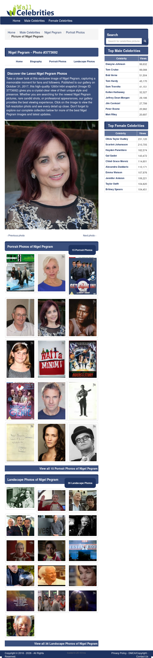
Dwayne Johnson (115, 64)
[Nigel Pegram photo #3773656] (83, 401)
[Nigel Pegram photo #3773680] (83, 601)
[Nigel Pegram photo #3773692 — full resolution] (51, 175)
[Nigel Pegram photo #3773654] (20, 550)
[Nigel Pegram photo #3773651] (83, 500)
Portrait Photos (57, 61)
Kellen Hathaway (115, 92)
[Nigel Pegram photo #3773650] (51, 500)
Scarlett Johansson (117, 144)
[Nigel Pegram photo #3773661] (51, 273)
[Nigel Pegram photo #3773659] (83, 550)
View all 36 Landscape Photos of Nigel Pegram (65, 643)
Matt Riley (111, 114)
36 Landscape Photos (80, 483)
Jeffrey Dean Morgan (117, 97)
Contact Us (142, 656)
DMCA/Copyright (137, 653)
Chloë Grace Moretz (117, 161)
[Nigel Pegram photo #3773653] (51, 576)
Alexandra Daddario (117, 166)
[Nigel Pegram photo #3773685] (20, 401)
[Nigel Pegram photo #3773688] (20, 359)
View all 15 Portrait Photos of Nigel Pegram (68, 468)
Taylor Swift (112, 183)
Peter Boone (113, 109)
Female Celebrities (60, 21)
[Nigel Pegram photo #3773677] (51, 601)
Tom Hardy (112, 81)
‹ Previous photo (16, 235)
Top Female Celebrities (126, 125)
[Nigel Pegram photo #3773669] (83, 318)
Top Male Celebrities (124, 50)
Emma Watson (114, 172)
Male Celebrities (34, 21)
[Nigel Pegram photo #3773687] (20, 497)
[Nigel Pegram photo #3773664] (51, 359)
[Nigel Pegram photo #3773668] (20, 273)
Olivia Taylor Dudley (117, 139)
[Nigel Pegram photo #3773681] (20, 601)
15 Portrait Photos (82, 250)
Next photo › (89, 235)
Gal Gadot (111, 155)
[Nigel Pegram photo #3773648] (20, 626)
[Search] (145, 41)
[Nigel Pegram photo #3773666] (83, 359)
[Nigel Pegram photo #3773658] (20, 525)
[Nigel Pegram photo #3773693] (83, 442)
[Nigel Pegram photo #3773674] (20, 576)
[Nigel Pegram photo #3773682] (51, 442)
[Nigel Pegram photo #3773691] (51, 401)
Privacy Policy (119, 653)
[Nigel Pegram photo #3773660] (51, 525)
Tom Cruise (112, 69)
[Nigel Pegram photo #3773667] (51, 550)
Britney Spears (114, 189)
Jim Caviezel (113, 103)
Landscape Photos (84, 61)
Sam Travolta (113, 86)
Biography (36, 61)
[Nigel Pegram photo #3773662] (83, 576)
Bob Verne (111, 75)
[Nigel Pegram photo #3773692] (51, 318)
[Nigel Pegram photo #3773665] (20, 442)
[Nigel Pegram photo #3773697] (83, 276)
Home (16, 21)
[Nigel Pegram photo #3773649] (20, 318)
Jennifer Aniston (115, 178)
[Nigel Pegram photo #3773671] (83, 525)
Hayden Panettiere (116, 150)
